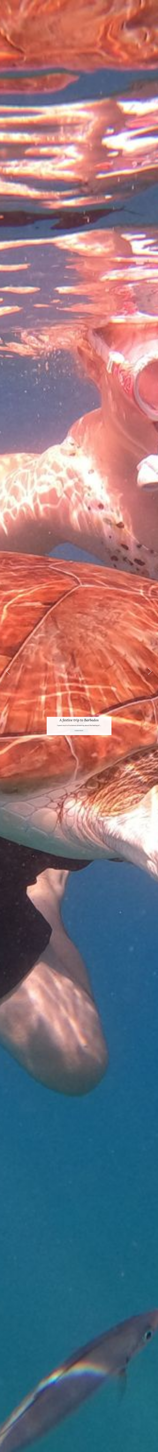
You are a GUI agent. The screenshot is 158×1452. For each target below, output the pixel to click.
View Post (79, 730)
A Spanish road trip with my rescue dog (79, 720)
